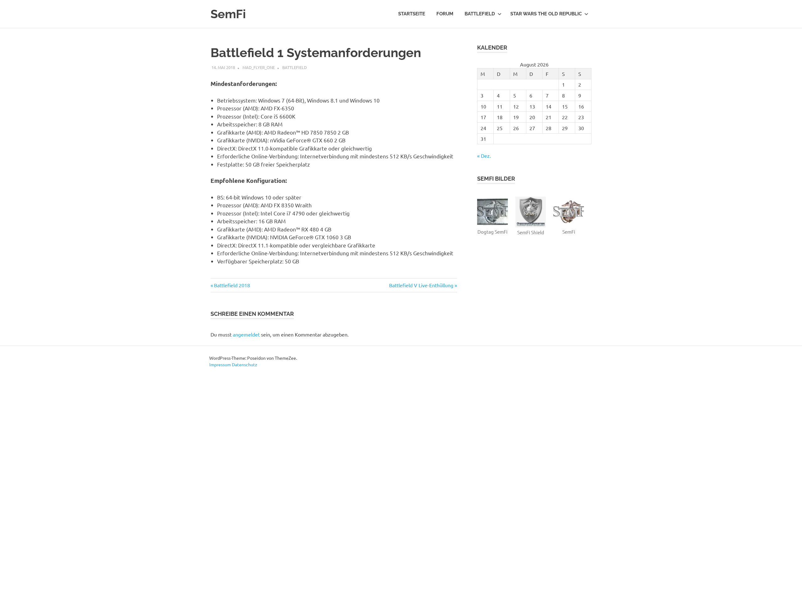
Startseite (411, 14)
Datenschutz (244, 364)
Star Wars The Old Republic (546, 14)
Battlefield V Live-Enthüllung (421, 285)
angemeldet (246, 334)
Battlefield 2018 (232, 285)
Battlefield (480, 14)
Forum (444, 14)
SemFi (228, 14)
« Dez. (484, 155)
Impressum (220, 364)
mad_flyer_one (258, 67)
